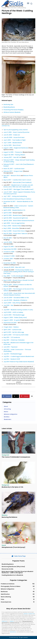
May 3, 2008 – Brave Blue (11, 228)
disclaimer (13, 632)
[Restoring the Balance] (18, 503)
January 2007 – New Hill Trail (12, 157)
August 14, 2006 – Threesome (13, 152)
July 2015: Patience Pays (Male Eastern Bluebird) (19, 362)
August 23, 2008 (9, 246)
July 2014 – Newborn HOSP (12, 359)
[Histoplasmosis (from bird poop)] (18, 533)
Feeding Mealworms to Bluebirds (12, 575)
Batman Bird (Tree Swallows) (22, 182)
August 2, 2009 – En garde (12, 320)
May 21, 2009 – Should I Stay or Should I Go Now (18, 280)
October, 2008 (8, 259)
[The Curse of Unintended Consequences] (18, 442)
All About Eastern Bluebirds (12, 112)
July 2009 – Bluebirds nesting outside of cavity (18, 310)
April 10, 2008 (7, 213)
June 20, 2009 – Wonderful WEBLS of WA (16, 297)
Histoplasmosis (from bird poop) (13, 547)
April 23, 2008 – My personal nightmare (16, 218)
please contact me (29, 614)
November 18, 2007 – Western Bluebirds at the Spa (18, 202)
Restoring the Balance (9, 517)
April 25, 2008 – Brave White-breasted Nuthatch (19, 220)
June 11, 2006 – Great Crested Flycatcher (16, 132)
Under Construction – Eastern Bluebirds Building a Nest (18, 206)
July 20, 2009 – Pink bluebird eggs (14, 315)
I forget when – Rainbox (11, 327)
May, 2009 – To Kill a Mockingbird (14, 276)
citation (12, 621)
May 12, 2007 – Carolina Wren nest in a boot (17, 180)
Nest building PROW (16, 271)
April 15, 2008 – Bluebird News (13, 215)
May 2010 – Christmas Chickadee (14, 340)
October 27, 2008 (9, 256)
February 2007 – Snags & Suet (13, 171)
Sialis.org (4, 621)
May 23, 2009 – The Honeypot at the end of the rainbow (19, 290)
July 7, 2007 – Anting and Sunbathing (15, 196)
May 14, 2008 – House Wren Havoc (14, 231)
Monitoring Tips (8, 104)
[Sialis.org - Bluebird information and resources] (12, 3)
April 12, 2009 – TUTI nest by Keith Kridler (16, 335)
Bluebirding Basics (9, 107)
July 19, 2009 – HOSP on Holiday (13, 312)
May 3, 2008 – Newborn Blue (12, 226)
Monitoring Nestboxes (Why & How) (13, 566)
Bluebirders (4, 515)
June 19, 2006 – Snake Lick (12, 135)
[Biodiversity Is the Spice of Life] (18, 473)
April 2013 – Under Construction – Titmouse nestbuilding (17, 350)
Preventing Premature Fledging (13, 110)
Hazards (4, 545)
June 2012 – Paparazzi (10, 347)
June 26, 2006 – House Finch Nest (14, 137)
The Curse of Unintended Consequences (16, 457)
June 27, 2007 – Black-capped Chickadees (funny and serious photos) (19, 193)
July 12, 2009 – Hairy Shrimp (12, 303)
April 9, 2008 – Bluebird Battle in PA (14, 210)
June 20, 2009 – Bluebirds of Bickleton (15, 300)
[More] (32, 396)
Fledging (4, 7)
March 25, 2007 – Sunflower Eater (14, 168)
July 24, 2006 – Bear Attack (12, 145)
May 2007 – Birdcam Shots (12, 175)
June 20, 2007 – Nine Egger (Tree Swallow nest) (18, 189)
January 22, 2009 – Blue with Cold (14, 267)
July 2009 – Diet (8, 305)
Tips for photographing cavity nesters (16, 130)
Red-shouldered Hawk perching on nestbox (17, 199)
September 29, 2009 (10, 323)
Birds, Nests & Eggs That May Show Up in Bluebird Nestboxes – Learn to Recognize (17, 572)
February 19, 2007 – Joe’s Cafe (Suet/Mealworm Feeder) (19, 165)
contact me (5, 126)
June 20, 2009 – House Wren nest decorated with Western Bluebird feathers (19, 294)
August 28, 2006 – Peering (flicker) (14, 155)
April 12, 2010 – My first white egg (14, 332)
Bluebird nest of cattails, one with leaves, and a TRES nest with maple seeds (18, 186)
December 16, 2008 (9, 263)
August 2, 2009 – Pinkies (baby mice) (15, 317)
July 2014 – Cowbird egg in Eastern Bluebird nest (19, 356)
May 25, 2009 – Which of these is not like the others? (18, 285)
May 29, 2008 (8, 238)
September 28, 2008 (10, 249)
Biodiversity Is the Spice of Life (12, 487)
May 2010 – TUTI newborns (12, 337)
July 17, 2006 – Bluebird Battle (13, 143)
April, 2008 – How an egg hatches (14, 223)
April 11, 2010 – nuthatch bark (12, 329)
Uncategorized (5, 454)
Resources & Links (7, 569)
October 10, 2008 (9, 252)
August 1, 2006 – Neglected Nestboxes (16, 148)
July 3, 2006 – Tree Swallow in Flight (15, 140)
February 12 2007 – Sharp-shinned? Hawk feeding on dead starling (19, 161)
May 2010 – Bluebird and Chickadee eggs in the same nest (18, 343)
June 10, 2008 (8, 242)
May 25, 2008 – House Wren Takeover (15, 233)
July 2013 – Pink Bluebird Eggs (13, 354)
